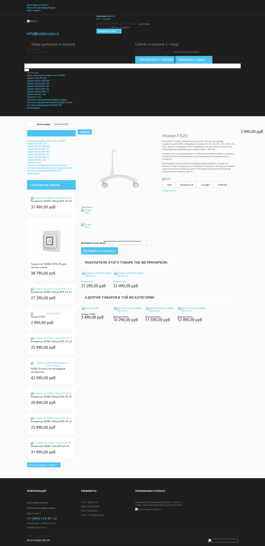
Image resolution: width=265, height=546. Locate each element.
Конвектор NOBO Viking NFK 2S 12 (51, 292)
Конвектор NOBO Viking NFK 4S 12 (51, 421)
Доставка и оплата (37, 5)
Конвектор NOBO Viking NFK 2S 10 (51, 341)
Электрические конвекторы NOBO (46, 75)
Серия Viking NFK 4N (38, 86)
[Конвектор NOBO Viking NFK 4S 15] (51, 393)
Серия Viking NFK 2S (38, 91)
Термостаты (34, 97)
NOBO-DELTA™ (42, 540)
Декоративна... (122, 316)
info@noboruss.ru (43, 33)
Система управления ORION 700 (44, 105)
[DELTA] (60, 26)
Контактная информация (41, 7)
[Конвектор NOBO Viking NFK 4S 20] (51, 197)
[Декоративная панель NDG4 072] (193, 309)
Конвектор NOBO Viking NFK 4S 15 (51, 396)
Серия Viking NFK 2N (38, 83)
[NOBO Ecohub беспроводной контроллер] (51, 364)
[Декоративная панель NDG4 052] (129, 309)
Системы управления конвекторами (47, 99)
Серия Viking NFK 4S (38, 89)
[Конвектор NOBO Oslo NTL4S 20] (51, 443)
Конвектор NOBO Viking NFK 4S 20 (51, 201)
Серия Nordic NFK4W (38, 80)
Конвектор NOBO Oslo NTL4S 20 (50, 446)
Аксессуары (33, 107)
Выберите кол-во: (92, 243)
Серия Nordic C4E (36, 94)
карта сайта (34, 10)
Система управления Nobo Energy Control (49, 102)
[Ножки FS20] (51, 313)
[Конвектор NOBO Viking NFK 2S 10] (51, 338)
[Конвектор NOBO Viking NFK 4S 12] (51, 418)
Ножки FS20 (38, 316)
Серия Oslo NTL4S (37, 78)
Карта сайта (34, 513)
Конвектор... (88, 281)
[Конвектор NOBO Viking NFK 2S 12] (51, 288)
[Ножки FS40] (97, 308)
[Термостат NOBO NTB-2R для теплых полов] (51, 241)
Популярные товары (45, 185)
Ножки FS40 (88, 314)
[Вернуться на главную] (30, 124)
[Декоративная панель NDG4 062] (161, 309)
